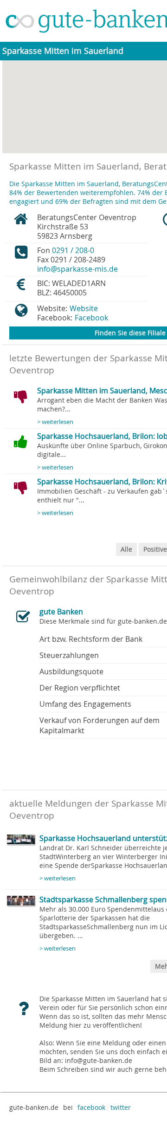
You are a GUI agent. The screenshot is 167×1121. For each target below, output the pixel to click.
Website (84, 308)
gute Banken (61, 611)
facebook (91, 1107)
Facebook (91, 318)
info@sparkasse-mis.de (77, 269)
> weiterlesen (55, 422)
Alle (126, 549)
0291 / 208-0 (73, 250)
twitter (120, 1107)
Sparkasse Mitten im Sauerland (62, 51)
